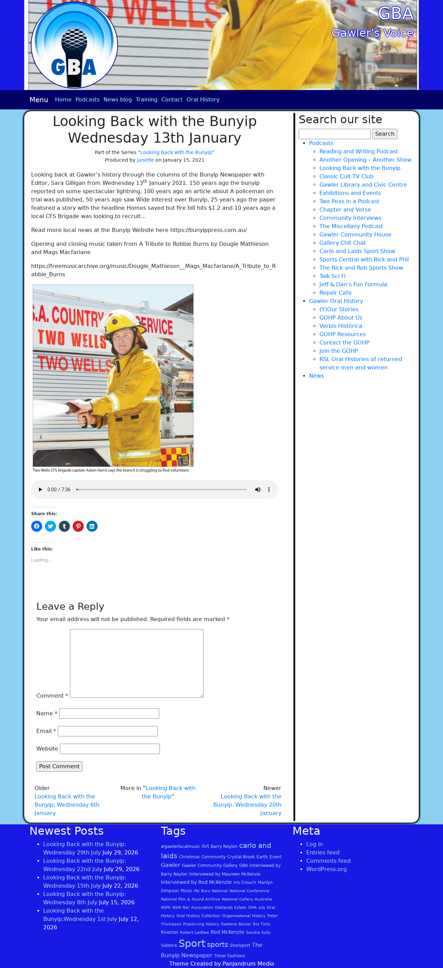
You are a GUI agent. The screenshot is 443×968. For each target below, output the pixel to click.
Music (186, 890)
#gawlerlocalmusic (180, 846)
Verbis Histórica (340, 326)
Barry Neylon (224, 846)
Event (276, 856)
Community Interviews (350, 218)
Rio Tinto (261, 924)
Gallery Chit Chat (342, 243)
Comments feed (328, 861)
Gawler (170, 865)
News (316, 376)
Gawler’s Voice (373, 32)
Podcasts (87, 99)
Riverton (169, 932)
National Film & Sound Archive (190, 899)
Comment (52, 695)
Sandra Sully (258, 932)
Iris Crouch (245, 882)
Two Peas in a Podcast (349, 201)
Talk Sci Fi (332, 276)
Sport (192, 943)
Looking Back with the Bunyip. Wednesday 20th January (247, 804)
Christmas (189, 856)
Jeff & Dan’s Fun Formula (353, 284)
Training (146, 99)
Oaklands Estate (230, 907)
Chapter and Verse (345, 209)
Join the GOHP (338, 351)
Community (213, 856)
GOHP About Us (340, 317)
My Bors (202, 891)
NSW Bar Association (192, 907)
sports (217, 944)
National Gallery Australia (247, 899)
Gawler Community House (355, 234)
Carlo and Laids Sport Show (357, 251)
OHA (252, 907)
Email (46, 731)
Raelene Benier (236, 924)
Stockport (240, 945)
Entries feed (323, 852)
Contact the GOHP (344, 342)
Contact (172, 99)
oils (262, 907)
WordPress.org (326, 869)
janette (145, 160)
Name (46, 713)
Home (63, 99)
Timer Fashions (229, 955)
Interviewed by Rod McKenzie (196, 882)
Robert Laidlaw (194, 932)
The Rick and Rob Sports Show (361, 268)
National (220, 891)
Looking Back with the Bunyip (176, 152)
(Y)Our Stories (338, 309)
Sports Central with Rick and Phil (364, 259)
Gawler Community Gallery (209, 865)
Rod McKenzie (227, 932)
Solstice (169, 945)
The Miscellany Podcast (351, 226)
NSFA (166, 907)
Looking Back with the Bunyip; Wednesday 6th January (67, 804)
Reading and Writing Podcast (358, 151)
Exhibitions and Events (350, 193)
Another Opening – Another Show (365, 159)
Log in (314, 844)
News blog (117, 99)
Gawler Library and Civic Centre (363, 184)
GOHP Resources (342, 334)
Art (205, 846)
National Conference (249, 891)
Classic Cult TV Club (346, 176)
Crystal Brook (241, 856)
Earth (262, 856)
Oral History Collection (198, 916)
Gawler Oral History (336, 301)
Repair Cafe (335, 292)
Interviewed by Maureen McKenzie (224, 874)
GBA (396, 13)
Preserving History (201, 924)
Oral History (203, 99)
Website (47, 748)
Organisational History (244, 916)
